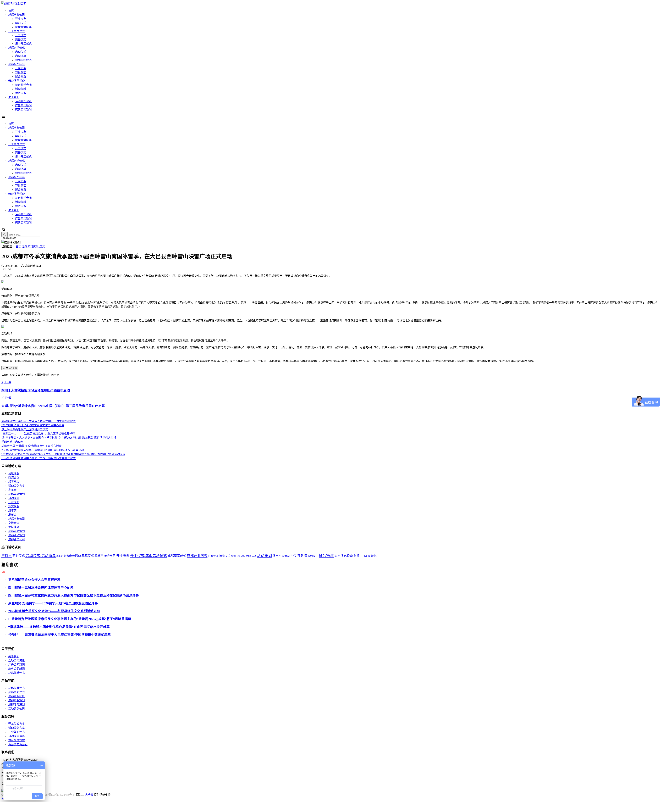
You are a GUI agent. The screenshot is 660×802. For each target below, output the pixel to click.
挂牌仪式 (213, 556)
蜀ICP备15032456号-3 (61, 794)
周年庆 (12, 510)
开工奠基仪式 (16, 31)
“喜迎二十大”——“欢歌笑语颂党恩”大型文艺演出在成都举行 (38, 433)
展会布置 (20, 76)
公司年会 (20, 68)
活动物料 (20, 88)
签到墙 (302, 556)
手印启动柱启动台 (12, 441)
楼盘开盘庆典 (23, 27)
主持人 (6, 556)
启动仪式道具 (16, 736)
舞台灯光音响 (23, 84)
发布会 (12, 489)
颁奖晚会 (13, 481)
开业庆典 (20, 18)
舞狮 (357, 556)
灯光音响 (284, 556)
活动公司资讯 (23, 101)
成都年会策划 (16, 494)
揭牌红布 (235, 556)
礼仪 (293, 556)
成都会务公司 (16, 539)
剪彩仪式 (20, 22)
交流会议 (13, 477)
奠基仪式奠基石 (18, 744)
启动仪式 (20, 51)
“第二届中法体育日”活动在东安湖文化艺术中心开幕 (32, 425)
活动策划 (264, 556)
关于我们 (13, 97)
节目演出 (365, 556)
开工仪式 (20, 35)
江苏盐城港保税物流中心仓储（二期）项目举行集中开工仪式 (38, 458)
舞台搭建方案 (16, 740)
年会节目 (110, 556)
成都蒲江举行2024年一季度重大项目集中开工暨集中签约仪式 (38, 421)
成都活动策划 (16, 535)
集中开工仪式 (23, 43)
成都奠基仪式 (177, 556)
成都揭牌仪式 (16, 688)
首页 (11, 10)
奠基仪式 (20, 39)
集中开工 (376, 555)
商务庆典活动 (72, 556)
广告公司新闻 (23, 105)
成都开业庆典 (197, 556)
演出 (276, 556)
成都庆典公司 (16, 14)
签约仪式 (313, 556)
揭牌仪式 (224, 555)
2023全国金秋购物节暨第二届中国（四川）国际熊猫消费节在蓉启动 (42, 450)
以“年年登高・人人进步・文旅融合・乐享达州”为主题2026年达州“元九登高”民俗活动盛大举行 (58, 437)
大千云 (89, 794)
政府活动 (245, 556)
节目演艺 (20, 72)
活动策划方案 (16, 485)
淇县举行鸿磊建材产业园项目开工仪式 (24, 429)
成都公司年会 (16, 64)
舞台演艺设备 (16, 80)
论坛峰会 (13, 473)
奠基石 (99, 556)
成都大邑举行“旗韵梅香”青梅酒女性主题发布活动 (31, 445)
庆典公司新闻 (23, 109)
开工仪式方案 (16, 723)
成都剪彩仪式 (16, 692)
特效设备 (20, 93)
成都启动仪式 (16, 47)
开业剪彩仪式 (16, 732)
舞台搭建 (326, 556)
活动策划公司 (16, 708)
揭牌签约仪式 (23, 60)
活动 (253, 556)
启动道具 (20, 55)
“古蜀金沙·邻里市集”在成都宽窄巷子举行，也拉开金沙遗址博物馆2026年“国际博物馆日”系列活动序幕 (63, 454)
